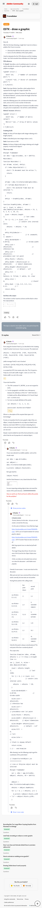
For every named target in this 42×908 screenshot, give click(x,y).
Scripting (6, 312)
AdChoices (33, 905)
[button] (3, 4)
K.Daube (9, 36)
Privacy (27, 899)
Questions (6, 10)
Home (5, 9)
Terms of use (20, 899)
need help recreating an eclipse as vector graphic (18, 836)
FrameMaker (25, 9)
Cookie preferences (9, 902)
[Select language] (28, 3)
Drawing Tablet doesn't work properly (14, 865)
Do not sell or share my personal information (15, 905)
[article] (21, 392)
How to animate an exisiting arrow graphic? (16, 856)
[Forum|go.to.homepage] (15, 3)
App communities (14, 9)
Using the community (9, 899)
